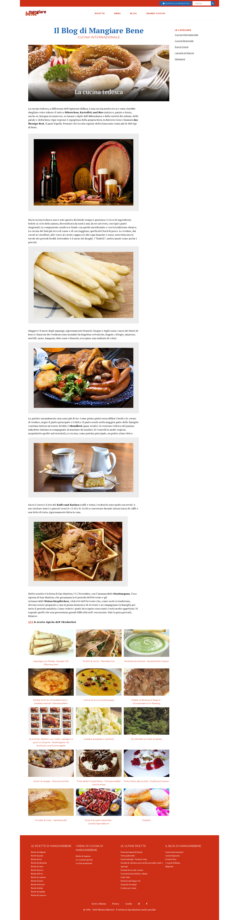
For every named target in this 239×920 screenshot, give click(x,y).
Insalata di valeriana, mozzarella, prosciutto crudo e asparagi (142, 865)
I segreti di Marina (184, 53)
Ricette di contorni (38, 877)
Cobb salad (125, 877)
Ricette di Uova (37, 873)
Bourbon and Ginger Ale (130, 881)
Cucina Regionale (184, 41)
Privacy (115, 903)
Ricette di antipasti (38, 852)
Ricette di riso (36, 859)
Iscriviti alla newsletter (176, 3)
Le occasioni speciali (84, 859)
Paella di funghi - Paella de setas (134, 859)
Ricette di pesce (37, 870)
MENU (117, 13)
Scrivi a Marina (99, 903)
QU (30, 622)
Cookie (128, 903)
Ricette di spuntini (38, 891)
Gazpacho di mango (129, 884)
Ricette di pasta (37, 855)
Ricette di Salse (37, 881)
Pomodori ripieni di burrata (131, 852)
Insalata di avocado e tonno (132, 870)
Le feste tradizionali (84, 863)
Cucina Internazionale (186, 34)
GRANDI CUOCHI (155, 13)
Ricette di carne (37, 866)
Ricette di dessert (38, 884)
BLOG (133, 13)
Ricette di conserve (38, 895)
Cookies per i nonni (128, 888)
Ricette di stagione (83, 856)
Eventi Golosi (181, 47)
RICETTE (100, 13)
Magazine (180, 59)
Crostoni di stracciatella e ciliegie (134, 873)
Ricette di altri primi (39, 863)
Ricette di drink (37, 888)
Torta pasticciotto (128, 855)
